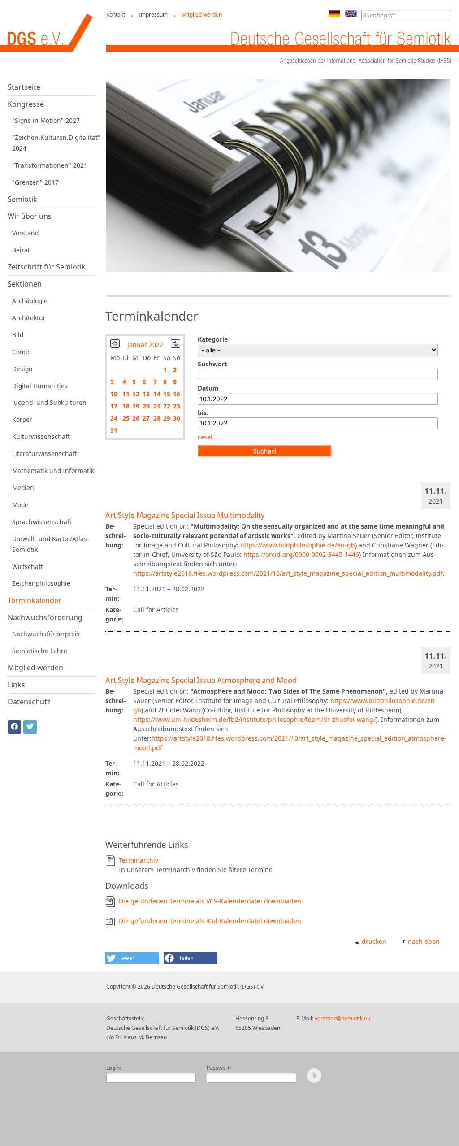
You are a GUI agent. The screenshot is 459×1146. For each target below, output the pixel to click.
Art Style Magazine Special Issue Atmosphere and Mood (201, 680)
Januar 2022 (145, 344)
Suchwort (212, 364)
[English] (351, 14)
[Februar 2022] (175, 345)
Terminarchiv (138, 860)
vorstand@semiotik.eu (342, 1018)
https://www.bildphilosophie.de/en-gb (297, 545)
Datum (208, 388)
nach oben (424, 941)
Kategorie (213, 339)
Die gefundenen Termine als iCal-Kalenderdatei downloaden (210, 920)
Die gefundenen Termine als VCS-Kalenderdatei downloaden (210, 901)
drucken (374, 941)
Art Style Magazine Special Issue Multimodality (185, 515)
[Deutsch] (334, 14)
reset (205, 437)
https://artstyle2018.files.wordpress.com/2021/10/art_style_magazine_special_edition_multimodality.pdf (288, 573)
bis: (203, 412)
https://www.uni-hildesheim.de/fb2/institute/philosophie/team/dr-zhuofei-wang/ (254, 719)
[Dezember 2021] (115, 345)
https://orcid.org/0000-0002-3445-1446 (301, 554)
